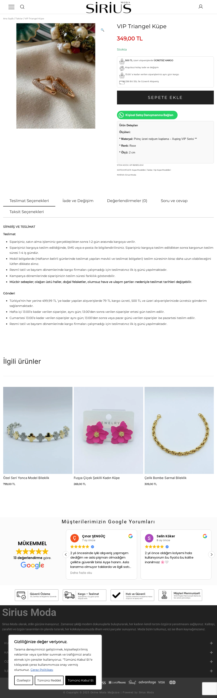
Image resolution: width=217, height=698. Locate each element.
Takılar (19, 18)
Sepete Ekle (165, 97)
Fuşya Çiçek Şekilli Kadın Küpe (97, 478)
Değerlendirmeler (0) (127, 200)
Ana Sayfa (8, 18)
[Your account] (200, 7)
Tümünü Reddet (49, 680)
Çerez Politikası (42, 670)
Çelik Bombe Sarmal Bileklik (165, 478)
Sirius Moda (130, 175)
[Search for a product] (22, 7)
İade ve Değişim (78, 200)
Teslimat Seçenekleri (29, 200)
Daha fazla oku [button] (81, 573)
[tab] (29, 200)
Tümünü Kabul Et (81, 680)
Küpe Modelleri (139, 170)
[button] (102, 30)
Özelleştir (24, 680)
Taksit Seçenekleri (27, 211)
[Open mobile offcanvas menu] (11, 7)
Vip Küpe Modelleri (162, 170)
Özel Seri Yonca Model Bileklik (26, 478)
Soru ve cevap (174, 200)
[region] (55, 662)
